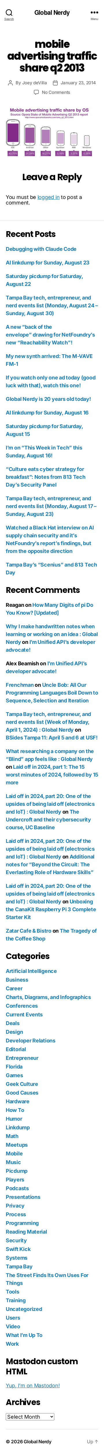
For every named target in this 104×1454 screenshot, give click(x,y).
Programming (22, 1223)
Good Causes (22, 1093)
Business (17, 980)
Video (13, 1326)
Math (12, 1136)
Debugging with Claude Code (41, 249)
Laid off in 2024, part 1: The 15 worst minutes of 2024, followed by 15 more (52, 775)
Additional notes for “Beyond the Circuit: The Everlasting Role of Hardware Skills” (50, 864)
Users (13, 1318)
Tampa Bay (19, 1266)
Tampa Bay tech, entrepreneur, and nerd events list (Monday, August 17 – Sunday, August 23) (51, 506)
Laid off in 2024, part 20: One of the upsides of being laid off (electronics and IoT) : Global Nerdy (50, 804)
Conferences (22, 1006)
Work (12, 1344)
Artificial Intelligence (31, 971)
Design (14, 1032)
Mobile (14, 1153)
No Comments (56, 92)
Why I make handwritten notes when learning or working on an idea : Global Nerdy (52, 634)
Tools (12, 1292)
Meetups (17, 1145)
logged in (49, 197)
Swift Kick (18, 1249)
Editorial (16, 1049)
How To (15, 1110)
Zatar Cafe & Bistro (28, 931)
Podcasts (17, 1188)
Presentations (23, 1197)
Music (13, 1162)
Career (14, 988)
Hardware (17, 1101)
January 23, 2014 (78, 82)
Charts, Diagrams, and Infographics (48, 997)
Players (15, 1180)
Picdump (16, 1171)
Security (16, 1240)
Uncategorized (24, 1309)
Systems (16, 1258)
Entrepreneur (22, 1058)
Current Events (24, 1014)
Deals (13, 1023)
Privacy (15, 1206)
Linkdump (18, 1127)
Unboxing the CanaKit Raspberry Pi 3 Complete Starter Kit (51, 909)
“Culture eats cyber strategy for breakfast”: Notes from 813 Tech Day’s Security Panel (46, 477)
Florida (14, 1067)
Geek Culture (22, 1084)
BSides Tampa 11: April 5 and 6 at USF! (52, 738)
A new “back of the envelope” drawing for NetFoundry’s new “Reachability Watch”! (50, 335)
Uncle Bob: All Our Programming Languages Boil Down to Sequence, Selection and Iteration (52, 693)
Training (16, 1300)
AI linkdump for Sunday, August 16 (47, 413)
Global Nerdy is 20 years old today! (48, 399)
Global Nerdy (52, 12)
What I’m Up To (24, 1335)
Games (14, 1075)
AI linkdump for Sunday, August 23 (48, 263)
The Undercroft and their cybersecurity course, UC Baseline (48, 819)
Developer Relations (30, 1040)
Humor (14, 1119)
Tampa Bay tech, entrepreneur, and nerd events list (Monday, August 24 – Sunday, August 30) (52, 305)
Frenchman (20, 685)
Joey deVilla (34, 82)
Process (16, 1214)
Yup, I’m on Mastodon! (33, 1385)
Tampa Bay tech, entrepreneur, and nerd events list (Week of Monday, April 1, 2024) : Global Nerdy (48, 722)
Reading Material (26, 1232)
